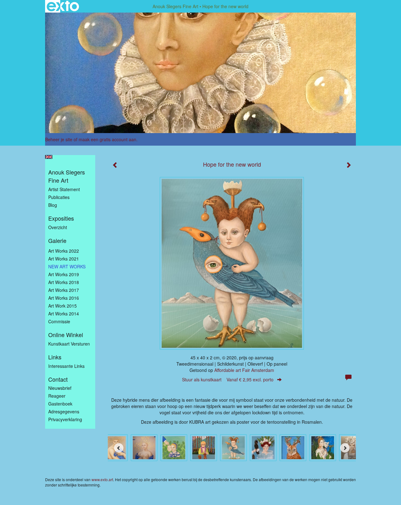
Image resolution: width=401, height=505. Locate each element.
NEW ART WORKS (67, 266)
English (48, 157)
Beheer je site (58, 139)
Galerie (57, 240)
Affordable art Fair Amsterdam (244, 370)
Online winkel (65, 335)
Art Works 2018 (63, 282)
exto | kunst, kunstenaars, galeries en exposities (63, 6)
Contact (58, 379)
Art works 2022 (63, 251)
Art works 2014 (63, 313)
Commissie (59, 321)
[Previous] (118, 448)
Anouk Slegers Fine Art (175, 6)
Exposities (61, 218)
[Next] (345, 448)
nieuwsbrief (59, 388)
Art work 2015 (62, 306)
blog (52, 205)
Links (54, 357)
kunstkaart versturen (69, 344)
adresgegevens (63, 411)
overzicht (57, 227)
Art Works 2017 (63, 290)
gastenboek (60, 403)
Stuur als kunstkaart (227, 379)
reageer (56, 396)
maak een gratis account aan (107, 139)
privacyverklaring (65, 419)
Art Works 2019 (63, 274)
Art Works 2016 (63, 298)
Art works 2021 (63, 258)
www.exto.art (102, 479)
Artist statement (64, 189)
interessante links (66, 366)
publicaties (59, 197)
